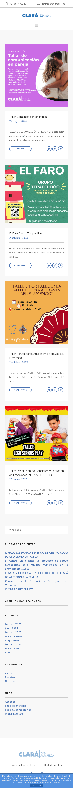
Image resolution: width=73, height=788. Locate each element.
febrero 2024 (13, 644)
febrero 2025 (13, 632)
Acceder (10, 701)
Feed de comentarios (18, 709)
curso (8, 673)
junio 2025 (11, 628)
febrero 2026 (13, 624)
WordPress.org (14, 713)
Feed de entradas (16, 705)
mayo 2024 (12, 640)
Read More (20, 149)
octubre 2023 (13, 648)
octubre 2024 (13, 636)
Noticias (10, 681)
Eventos (10, 677)
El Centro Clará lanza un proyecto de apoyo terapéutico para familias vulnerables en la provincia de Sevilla (36, 564)
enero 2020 (12, 652)
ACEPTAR (36, 786)
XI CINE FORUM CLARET (19, 589)
